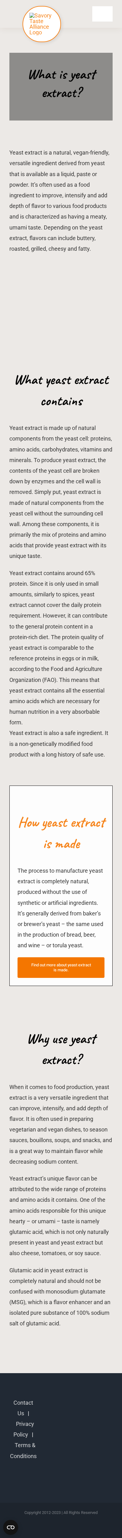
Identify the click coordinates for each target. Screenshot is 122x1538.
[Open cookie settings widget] (10, 1527)
